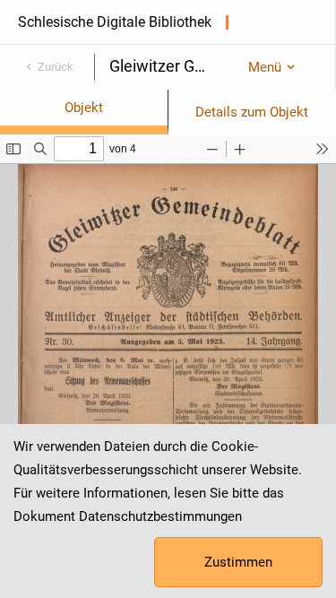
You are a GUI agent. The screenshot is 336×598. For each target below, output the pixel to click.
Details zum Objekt (251, 112)
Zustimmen (238, 562)
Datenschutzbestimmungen (160, 516)
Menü (264, 67)
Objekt (84, 108)
